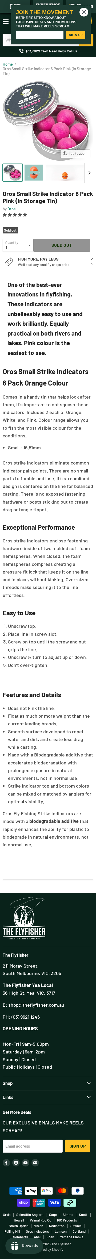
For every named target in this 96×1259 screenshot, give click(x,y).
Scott (83, 1214)
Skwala (76, 1226)
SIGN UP (76, 35)
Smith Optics (18, 1226)
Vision (38, 1226)
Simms (68, 1214)
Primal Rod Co (40, 1220)
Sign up (78, 1145)
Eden (50, 1237)
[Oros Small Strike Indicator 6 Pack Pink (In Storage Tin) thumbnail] (12, 172)
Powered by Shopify (48, 1249)
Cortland (79, 1231)
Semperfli (20, 1237)
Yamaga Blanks (71, 1237)
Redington (57, 1226)
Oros (11, 208)
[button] (15, 214)
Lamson (61, 1231)
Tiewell (18, 1220)
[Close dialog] (84, 12)
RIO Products (67, 1220)
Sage (53, 1214)
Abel (37, 1237)
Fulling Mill (12, 1231)
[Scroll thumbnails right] (88, 173)
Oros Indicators (37, 1231)
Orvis (6, 1214)
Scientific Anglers (29, 1214)
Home (8, 64)
